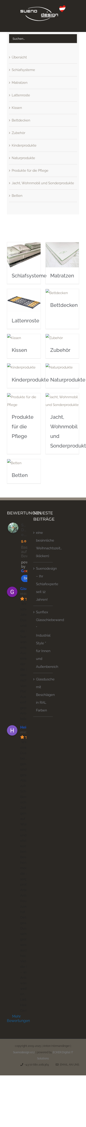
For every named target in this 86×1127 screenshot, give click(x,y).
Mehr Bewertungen (16, 1018)
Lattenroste (21, 95)
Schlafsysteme (23, 70)
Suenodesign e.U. (24, 1052)
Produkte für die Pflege (30, 171)
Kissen (17, 108)
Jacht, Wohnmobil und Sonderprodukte (43, 183)
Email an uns (68, 1064)
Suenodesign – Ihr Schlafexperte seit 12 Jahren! (43, 584)
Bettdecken (21, 120)
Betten (17, 196)
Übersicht (19, 57)
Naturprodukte (23, 158)
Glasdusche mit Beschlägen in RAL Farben (43, 694)
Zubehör (18, 133)
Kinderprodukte (24, 145)
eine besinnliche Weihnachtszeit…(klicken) (43, 544)
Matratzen (20, 83)
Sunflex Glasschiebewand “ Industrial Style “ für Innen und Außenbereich (43, 639)
